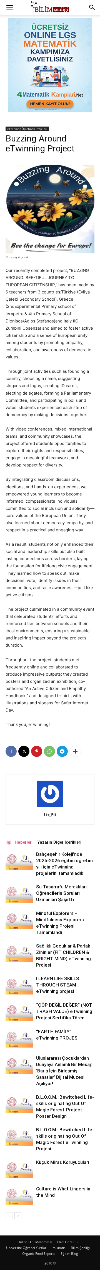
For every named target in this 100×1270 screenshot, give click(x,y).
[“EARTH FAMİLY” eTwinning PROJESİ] (19, 1038)
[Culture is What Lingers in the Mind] (19, 1195)
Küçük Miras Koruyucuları (62, 1162)
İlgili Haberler (19, 842)
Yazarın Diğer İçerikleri (59, 842)
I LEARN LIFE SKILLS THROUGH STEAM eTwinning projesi (57, 985)
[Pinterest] (36, 751)
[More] (75, 751)
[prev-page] (9, 1215)
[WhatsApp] (49, 751)
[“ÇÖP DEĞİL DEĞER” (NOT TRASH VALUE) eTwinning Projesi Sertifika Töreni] (19, 1011)
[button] (9, 7)
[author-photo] (50, 807)
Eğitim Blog (69, 1253)
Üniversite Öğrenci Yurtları (26, 1247)
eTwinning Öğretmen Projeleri (27, 129)
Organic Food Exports (38, 1253)
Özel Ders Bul (67, 1242)
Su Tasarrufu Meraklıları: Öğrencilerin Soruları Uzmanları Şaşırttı (62, 893)
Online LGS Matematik (35, 1242)
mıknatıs (59, 1247)
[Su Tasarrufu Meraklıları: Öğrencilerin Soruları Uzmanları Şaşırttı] (19, 893)
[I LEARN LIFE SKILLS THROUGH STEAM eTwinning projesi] (19, 985)
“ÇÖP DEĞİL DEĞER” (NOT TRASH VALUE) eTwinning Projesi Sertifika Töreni (64, 1011)
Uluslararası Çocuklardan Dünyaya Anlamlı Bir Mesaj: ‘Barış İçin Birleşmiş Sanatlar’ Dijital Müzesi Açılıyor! (64, 1070)
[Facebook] (11, 751)
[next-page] (17, 1215)
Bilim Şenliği (80, 1247)
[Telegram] (62, 751)
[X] (23, 751)
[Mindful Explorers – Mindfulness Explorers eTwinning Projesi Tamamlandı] (19, 919)
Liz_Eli (50, 814)
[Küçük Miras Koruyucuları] (19, 1168)
